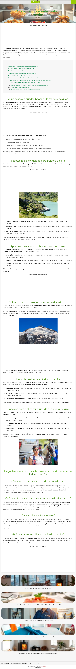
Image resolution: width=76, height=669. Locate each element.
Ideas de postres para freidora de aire (19, 75)
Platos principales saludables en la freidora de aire (22, 73)
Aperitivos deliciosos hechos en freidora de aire (21, 71)
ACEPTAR (38, 667)
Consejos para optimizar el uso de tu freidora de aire (23, 78)
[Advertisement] (38, 36)
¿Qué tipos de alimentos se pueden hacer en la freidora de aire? (29, 85)
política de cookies (44, 666)
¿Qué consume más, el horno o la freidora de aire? (25, 90)
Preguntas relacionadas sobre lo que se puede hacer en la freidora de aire (29, 80)
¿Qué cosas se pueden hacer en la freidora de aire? (23, 66)
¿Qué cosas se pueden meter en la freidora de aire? (25, 83)
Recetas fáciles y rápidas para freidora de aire (21, 68)
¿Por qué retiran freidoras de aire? (20, 87)
